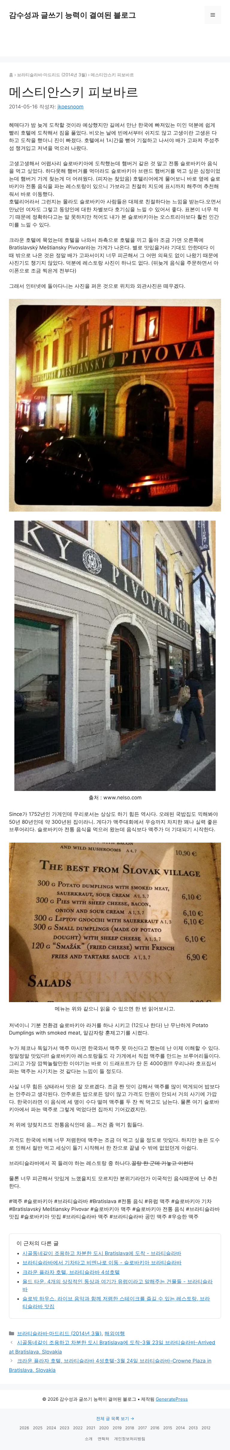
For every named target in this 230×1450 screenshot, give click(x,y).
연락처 (103, 1438)
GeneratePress (172, 1399)
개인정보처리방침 (129, 1438)
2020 (104, 1427)
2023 (64, 1427)
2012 (206, 1427)
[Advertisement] (115, 42)
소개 (89, 1438)
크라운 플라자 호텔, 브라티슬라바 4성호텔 (71, 1272)
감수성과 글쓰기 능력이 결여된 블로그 (72, 15)
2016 (154, 1427)
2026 (24, 1427)
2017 (142, 1427)
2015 (167, 1427)
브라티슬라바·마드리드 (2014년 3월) (52, 74)
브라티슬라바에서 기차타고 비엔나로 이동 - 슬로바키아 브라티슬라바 (101, 1263)
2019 (117, 1427)
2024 (51, 1427)
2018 (129, 1427)
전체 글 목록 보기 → (115, 1418)
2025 (38, 1427)
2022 (78, 1427)
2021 (90, 1427)
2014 (180, 1427)
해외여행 (115, 1333)
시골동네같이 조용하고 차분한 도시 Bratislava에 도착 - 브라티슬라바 (101, 1253)
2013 (193, 1427)
